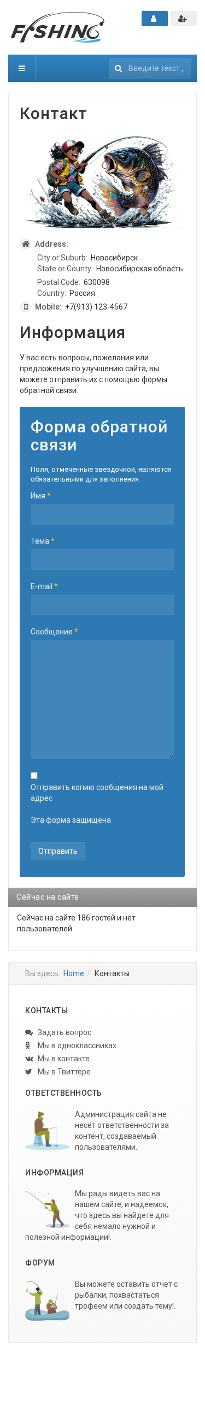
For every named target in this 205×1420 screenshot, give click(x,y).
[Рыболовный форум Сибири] (57, 27)
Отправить (58, 851)
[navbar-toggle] (22, 68)
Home (73, 973)
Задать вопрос (63, 1032)
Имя (41, 495)
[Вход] (155, 18)
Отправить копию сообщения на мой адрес (97, 793)
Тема (43, 541)
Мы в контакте (63, 1058)
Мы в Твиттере (63, 1071)
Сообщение (54, 631)
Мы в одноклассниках (76, 1045)
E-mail (44, 586)
